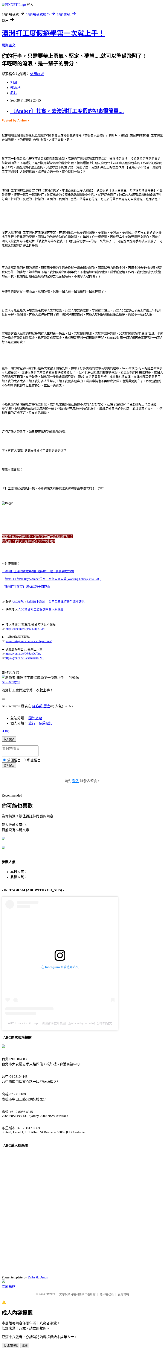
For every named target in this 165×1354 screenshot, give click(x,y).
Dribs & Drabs (38, 1277)
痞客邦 (37, 706)
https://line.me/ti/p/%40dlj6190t (25, 628)
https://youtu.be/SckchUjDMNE (24, 658)
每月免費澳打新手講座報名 (67, 601)
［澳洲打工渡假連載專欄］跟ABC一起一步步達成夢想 (38, 571)
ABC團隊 (18, 601)
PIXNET (50, 1294)
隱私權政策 (107, 1294)
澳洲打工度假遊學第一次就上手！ (53, 33)
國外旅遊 (35, 718)
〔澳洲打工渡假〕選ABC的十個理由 (26, 586)
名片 (13, 93)
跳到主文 (8, 45)
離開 (25, 1345)
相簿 (13, 82)
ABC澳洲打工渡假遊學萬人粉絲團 (41, 609)
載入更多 (9, 739)
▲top (5, 731)
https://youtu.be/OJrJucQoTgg (23, 653)
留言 (46, 706)
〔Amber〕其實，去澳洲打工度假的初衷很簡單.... (67, 111)
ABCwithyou (11, 682)
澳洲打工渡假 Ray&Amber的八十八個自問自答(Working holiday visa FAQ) (53, 579)
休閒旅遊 (37, 74)
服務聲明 (123, 1294)
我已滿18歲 (10, 1345)
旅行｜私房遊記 (40, 723)
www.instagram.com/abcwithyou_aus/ (29, 641)
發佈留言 (9, 765)
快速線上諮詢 (36, 601)
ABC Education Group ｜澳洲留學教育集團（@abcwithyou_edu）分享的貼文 (60, 1023)
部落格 (15, 88)
